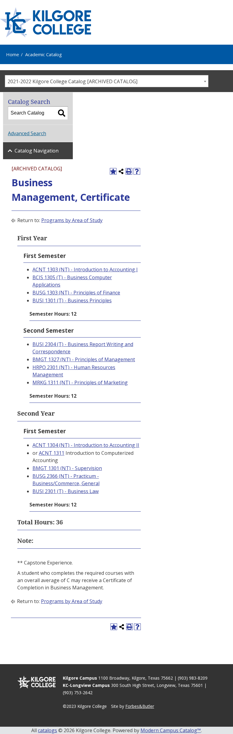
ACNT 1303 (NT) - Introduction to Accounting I (85, 269)
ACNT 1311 (51, 453)
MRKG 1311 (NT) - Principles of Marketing (80, 382)
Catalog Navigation (37, 150)
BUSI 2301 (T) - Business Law (65, 491)
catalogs (47, 730)
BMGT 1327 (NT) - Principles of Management (83, 359)
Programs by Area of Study (72, 220)
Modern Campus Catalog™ (170, 730)
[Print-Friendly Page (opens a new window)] (129, 171)
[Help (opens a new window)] (136, 171)
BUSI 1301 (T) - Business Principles (72, 300)
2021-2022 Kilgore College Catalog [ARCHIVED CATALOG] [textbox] (72, 81)
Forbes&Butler (139, 706)
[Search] (61, 113)
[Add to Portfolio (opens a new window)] (113, 171)
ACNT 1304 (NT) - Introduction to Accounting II (85, 445)
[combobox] (106, 81)
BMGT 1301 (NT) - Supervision (67, 468)
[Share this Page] (121, 171)
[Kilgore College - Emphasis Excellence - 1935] (45, 22)
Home (12, 54)
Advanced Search (27, 133)
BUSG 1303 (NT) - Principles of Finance (76, 292)
